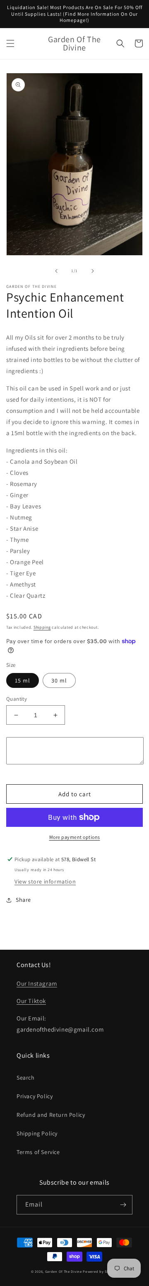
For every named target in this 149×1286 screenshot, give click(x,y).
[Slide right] (93, 271)
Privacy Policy (35, 1096)
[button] (10, 43)
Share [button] (23, 899)
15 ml (22, 680)
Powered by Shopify (100, 1271)
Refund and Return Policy (51, 1114)
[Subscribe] (123, 1204)
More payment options (74, 837)
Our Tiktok (31, 1001)
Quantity (16, 698)
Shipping (42, 627)
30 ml (59, 680)
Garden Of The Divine (63, 1271)
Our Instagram (37, 983)
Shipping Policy (37, 1133)
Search (26, 1077)
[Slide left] (56, 271)
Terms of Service (38, 1152)
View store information (45, 881)
